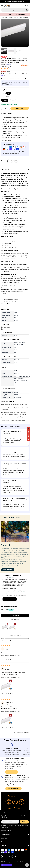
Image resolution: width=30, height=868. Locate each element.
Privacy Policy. (4, 827)
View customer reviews (9, 599)
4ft (8, 93)
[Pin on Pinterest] (16, 161)
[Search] (27, 10)
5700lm (13, 100)
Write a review (15, 615)
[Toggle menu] (2, 5)
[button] (2, 14)
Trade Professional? (14, 78)
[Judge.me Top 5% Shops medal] (15, 802)
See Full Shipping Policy (7, 420)
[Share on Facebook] (7, 161)
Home (2, 17)
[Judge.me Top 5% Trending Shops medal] (21, 802)
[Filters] (2, 640)
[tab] (9, 517)
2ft (3, 93)
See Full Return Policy (20, 420)
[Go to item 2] (12, 626)
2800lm (5, 100)
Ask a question (15, 619)
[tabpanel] (15, 546)
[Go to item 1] (5, 626)
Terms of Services (21, 825)
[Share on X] (12, 161)
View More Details (6, 140)
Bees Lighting (8, 862)
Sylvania (8, 64)
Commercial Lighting (10, 17)
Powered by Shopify (18, 862)
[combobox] (15, 10)
